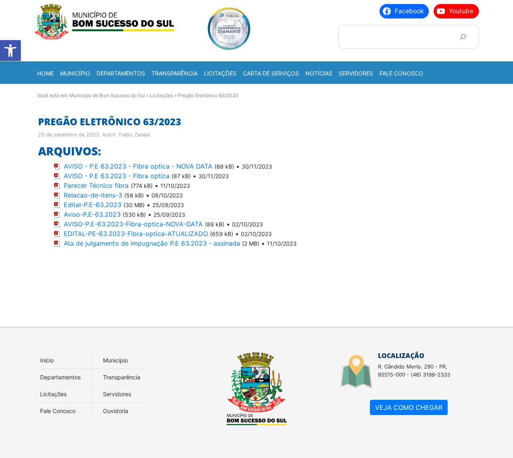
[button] (10, 50)
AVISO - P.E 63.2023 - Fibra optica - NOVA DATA (138, 166)
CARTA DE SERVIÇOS (271, 73)
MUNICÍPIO (75, 73)
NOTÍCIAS (318, 73)
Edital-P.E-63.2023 (92, 205)
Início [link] (47, 360)
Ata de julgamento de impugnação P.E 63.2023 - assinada (152, 243)
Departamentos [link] (60, 377)
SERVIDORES (356, 73)
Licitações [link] (53, 394)
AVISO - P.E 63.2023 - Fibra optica (117, 176)
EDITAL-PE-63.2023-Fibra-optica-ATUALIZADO (136, 234)
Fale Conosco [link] (57, 410)
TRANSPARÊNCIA (174, 73)
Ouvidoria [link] (115, 410)
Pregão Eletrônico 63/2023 (109, 121)
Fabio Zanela (134, 135)
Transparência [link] (121, 377)
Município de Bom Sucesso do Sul (107, 95)
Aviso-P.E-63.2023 (92, 214)
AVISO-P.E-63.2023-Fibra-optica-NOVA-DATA (133, 224)
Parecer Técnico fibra (96, 185)
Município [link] (115, 360)
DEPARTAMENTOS (121, 73)
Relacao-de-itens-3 (93, 195)
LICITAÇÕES (220, 73)
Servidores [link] (117, 394)
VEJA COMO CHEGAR (408, 407)
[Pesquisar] (462, 37)
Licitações (161, 95)
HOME (45, 73)
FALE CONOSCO (401, 73)
